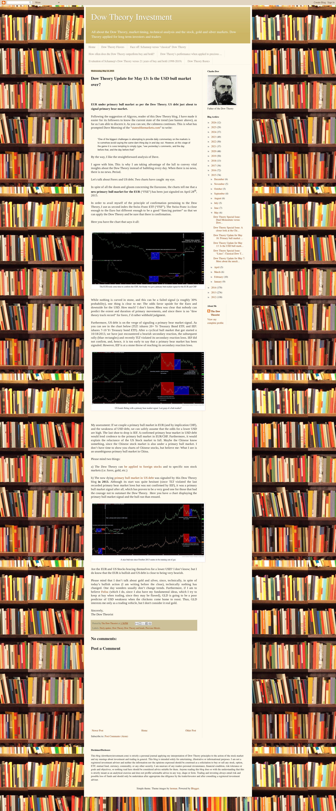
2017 (214, 165)
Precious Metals (153, 628)
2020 (214, 151)
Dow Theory (117, 628)
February (219, 276)
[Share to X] (143, 623)
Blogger (195, 788)
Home (92, 47)
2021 (214, 146)
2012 (214, 297)
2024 (214, 132)
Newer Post (97, 730)
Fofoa (104, 591)
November (219, 184)
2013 (214, 292)
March (217, 272)
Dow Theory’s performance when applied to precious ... (191, 54)
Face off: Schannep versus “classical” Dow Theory (158, 47)
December (219, 179)
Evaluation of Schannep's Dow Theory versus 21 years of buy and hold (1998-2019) (135, 61)
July (216, 203)
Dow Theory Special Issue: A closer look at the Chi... (228, 229)
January (218, 281)
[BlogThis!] (140, 623)
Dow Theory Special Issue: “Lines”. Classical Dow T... (228, 252)
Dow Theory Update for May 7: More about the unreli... (229, 260)
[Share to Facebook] (146, 623)
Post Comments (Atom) (116, 736)
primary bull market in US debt (134, 478)
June (216, 207)
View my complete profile (215, 321)
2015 (214, 175)
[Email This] (136, 623)
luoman (173, 788)
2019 (214, 156)
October (218, 188)
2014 (214, 287)
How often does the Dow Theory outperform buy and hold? (121, 54)
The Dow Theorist (215, 313)
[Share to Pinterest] (150, 623)
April (217, 267)
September (219, 193)
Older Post (191, 730)
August (218, 198)
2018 (214, 160)
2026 (214, 122)
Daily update (105, 628)
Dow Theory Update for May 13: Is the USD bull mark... (228, 244)
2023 (214, 136)
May (216, 212)
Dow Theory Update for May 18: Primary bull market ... (228, 236)
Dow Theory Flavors (112, 47)
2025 (214, 127)
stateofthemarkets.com (146, 127)
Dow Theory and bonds (134, 628)
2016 (214, 170)
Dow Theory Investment (131, 16)
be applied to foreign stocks (143, 466)
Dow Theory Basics (199, 61)
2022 (214, 141)
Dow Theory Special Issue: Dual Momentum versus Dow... (227, 219)
